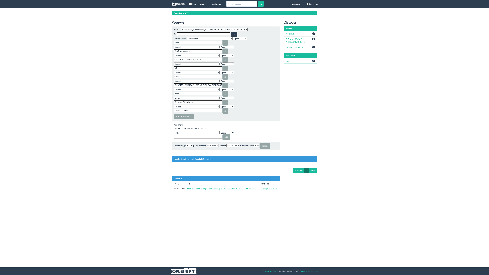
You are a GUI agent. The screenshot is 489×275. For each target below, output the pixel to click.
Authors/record (247, 146)
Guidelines (216, 4)
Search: (177, 29)
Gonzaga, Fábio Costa (269, 188)
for (175, 34)
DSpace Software (270, 271)
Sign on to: (313, 4)
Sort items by (200, 146)
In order (222, 146)
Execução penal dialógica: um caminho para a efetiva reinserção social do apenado (221, 188)
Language (296, 4)
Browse (203, 4)
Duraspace (304, 271)
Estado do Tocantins (294, 47)
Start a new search (184, 116)
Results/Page (180, 146)
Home (193, 4)
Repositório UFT (181, 13)
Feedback (314, 271)
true (287, 61)
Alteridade (290, 34)
